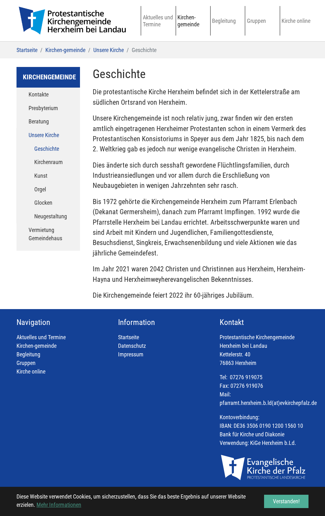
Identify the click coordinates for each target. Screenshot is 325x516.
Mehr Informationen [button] (58, 504)
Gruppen (26, 363)
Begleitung (28, 354)
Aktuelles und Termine (41, 337)
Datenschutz (132, 345)
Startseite (128, 337)
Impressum (130, 354)
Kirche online (31, 371)
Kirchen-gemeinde (36, 345)
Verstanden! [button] (286, 501)
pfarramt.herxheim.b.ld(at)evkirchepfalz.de (268, 403)
